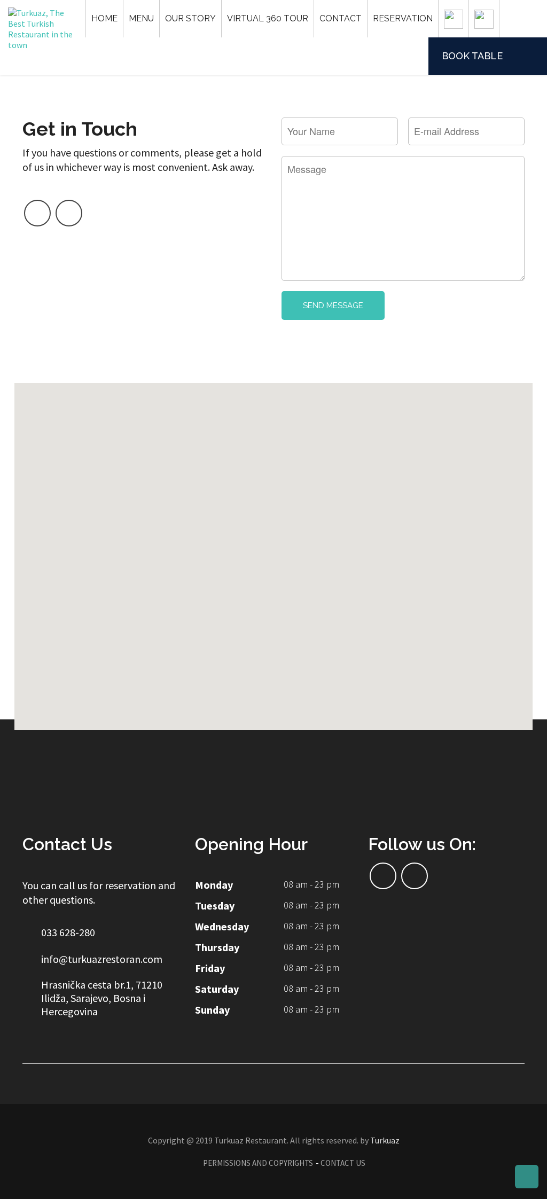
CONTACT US (343, 1163)
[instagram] (69, 213)
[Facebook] (37, 213)
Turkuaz (385, 1140)
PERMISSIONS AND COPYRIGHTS (258, 1163)
